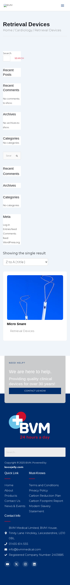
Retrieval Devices (22, 331)
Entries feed (10, 229)
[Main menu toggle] (62, 5)
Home (8, 30)
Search (7, 53)
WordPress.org (11, 242)
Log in (6, 224)
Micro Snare (16, 324)
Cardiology (23, 30)
